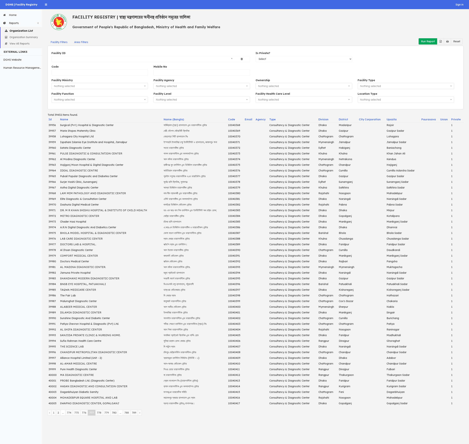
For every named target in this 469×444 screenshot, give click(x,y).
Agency (260, 119)
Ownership (263, 80)
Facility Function (62, 93)
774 (69, 412)
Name (64, 119)
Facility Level (162, 93)
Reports (14, 23)
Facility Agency (164, 80)
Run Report (428, 41)
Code (55, 66)
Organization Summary (24, 37)
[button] (46, 4)
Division (323, 119)
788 (126, 412)
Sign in (460, 4)
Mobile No (160, 66)
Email (248, 119)
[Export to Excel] (440, 41)
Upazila (392, 119)
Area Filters (81, 42)
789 (134, 412)
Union (444, 119)
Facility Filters (59, 42)
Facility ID (58, 53)
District (343, 119)
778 (99, 412)
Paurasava (428, 119)
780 (114, 412)
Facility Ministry (62, 80)
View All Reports (19, 43)
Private (456, 119)
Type (272, 119)
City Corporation (370, 119)
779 (106, 412)
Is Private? (263, 53)
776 (84, 412)
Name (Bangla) (174, 119)
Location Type (367, 93)
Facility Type (366, 80)
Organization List (21, 30)
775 (76, 412)
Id (50, 119)
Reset (456, 41)
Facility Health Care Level (273, 93)
